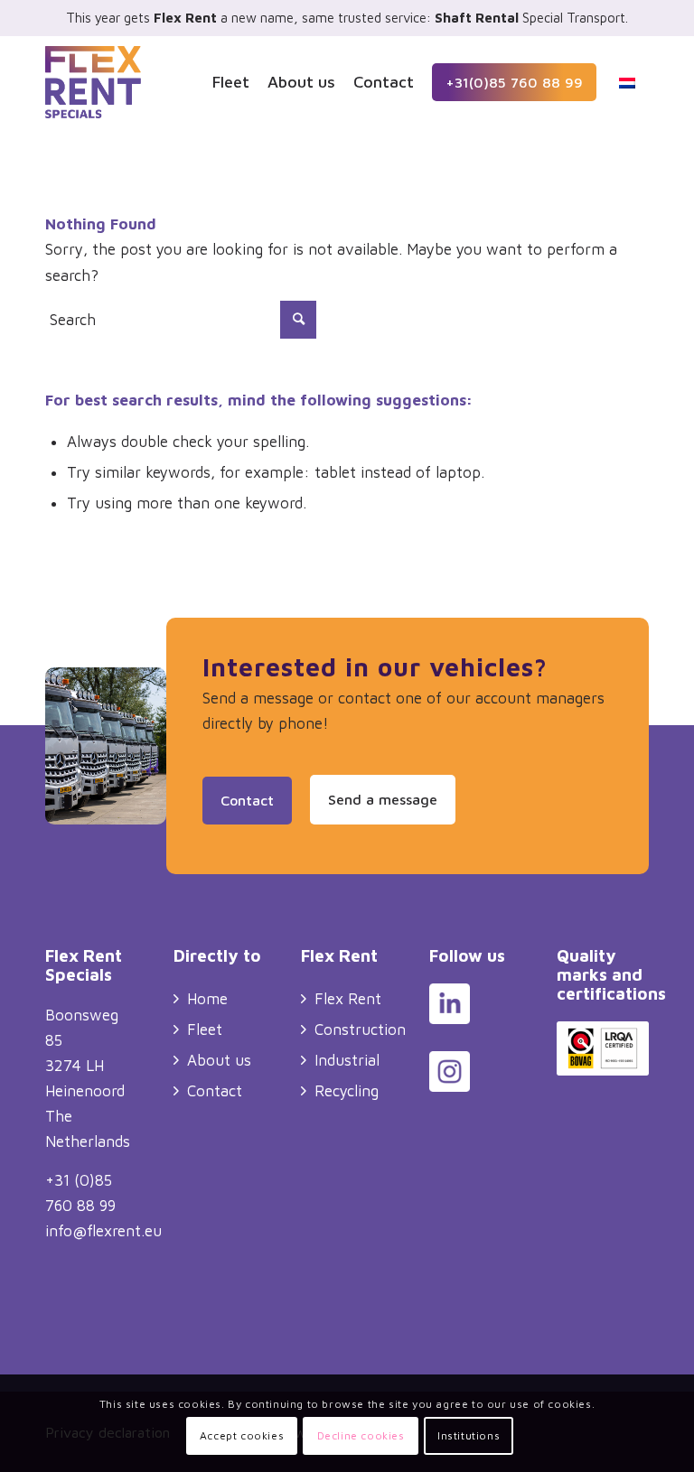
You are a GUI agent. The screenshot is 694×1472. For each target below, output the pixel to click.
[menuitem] (230, 82)
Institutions (468, 1435)
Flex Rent (347, 999)
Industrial (347, 1060)
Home (207, 999)
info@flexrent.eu (103, 1231)
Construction (360, 1029)
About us (219, 1060)
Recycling (346, 1091)
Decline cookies (361, 1435)
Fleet (204, 1029)
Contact (214, 1091)
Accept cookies (242, 1435)
